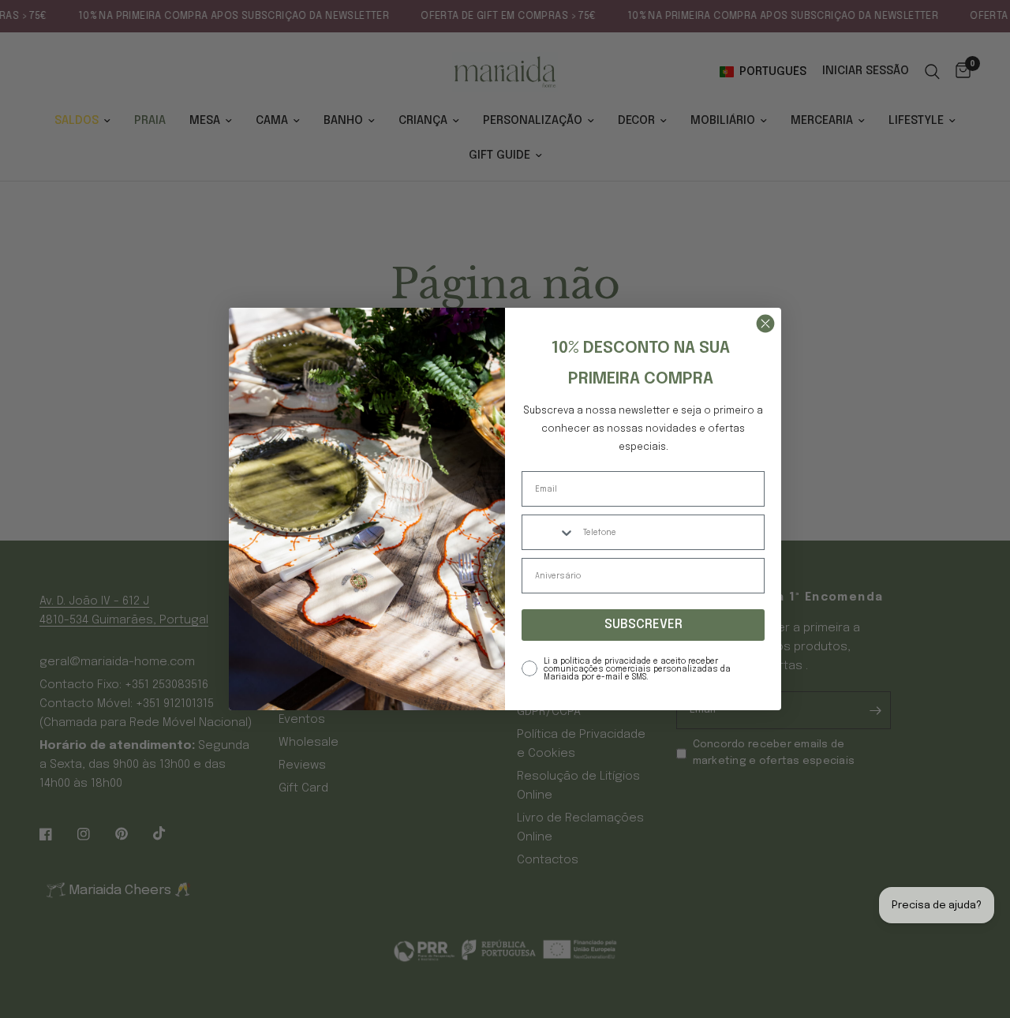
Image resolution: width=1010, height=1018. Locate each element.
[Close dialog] (765, 323)
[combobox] (548, 532)
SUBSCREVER (643, 624)
